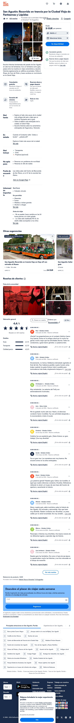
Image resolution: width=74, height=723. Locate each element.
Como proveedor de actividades (60, 686)
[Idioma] (60, 3)
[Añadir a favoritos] (52, 236)
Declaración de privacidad (10, 616)
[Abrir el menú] (69, 331)
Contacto (35, 685)
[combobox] (54, 322)
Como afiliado (59, 696)
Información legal (37, 688)
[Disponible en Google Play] (23, 686)
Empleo (49, 691)
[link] (29, 253)
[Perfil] (68, 4)
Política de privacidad (38, 691)
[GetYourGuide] (5, 4)
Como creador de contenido (60, 692)
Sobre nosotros (49, 686)
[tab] (22, 625)
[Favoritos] (47, 4)
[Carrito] (54, 4)
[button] (10, 18)
